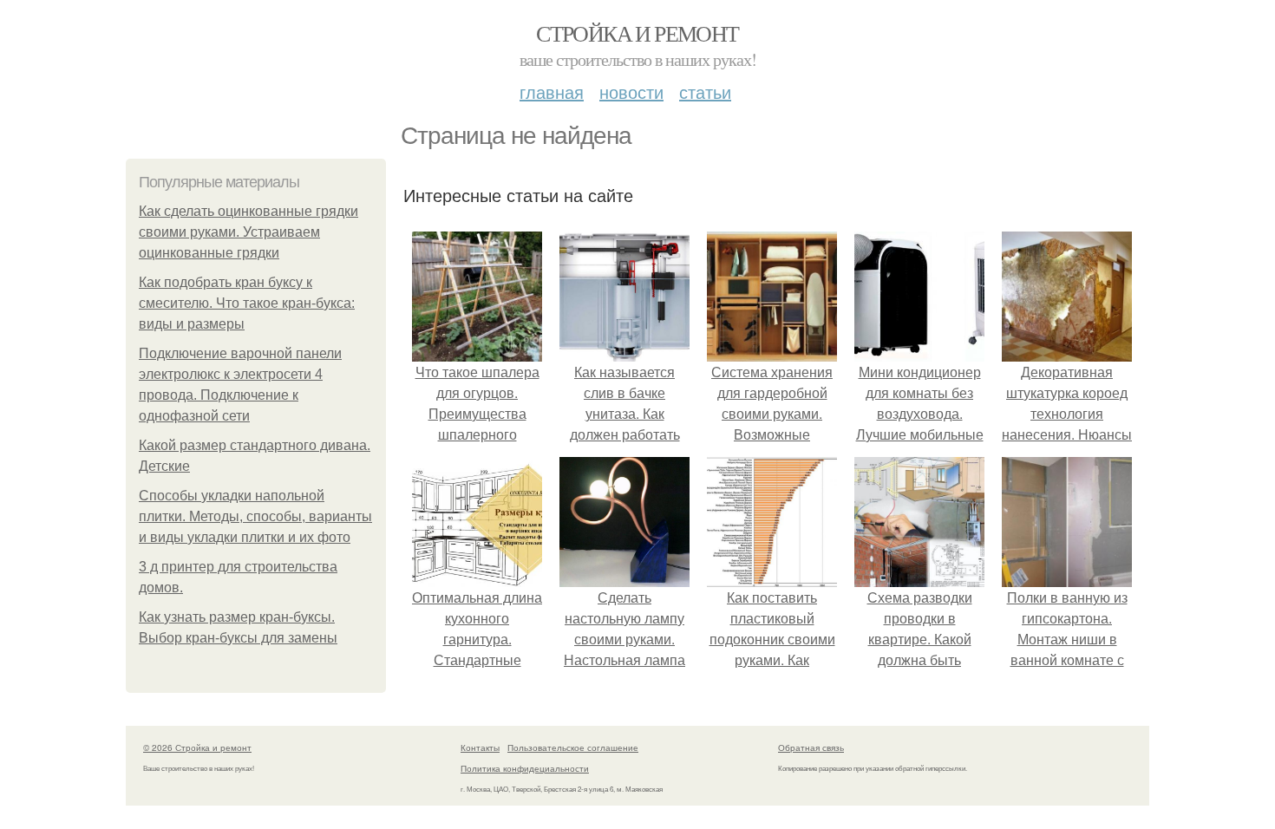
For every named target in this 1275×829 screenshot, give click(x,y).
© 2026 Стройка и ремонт (197, 747)
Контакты (480, 747)
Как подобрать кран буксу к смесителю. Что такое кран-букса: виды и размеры (247, 303)
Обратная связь (811, 747)
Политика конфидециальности (525, 768)
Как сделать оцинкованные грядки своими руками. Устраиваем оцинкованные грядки (248, 232)
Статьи (705, 91)
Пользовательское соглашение (572, 747)
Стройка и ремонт (637, 33)
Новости (631, 91)
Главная (552, 91)
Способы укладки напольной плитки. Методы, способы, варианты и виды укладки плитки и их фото (255, 516)
